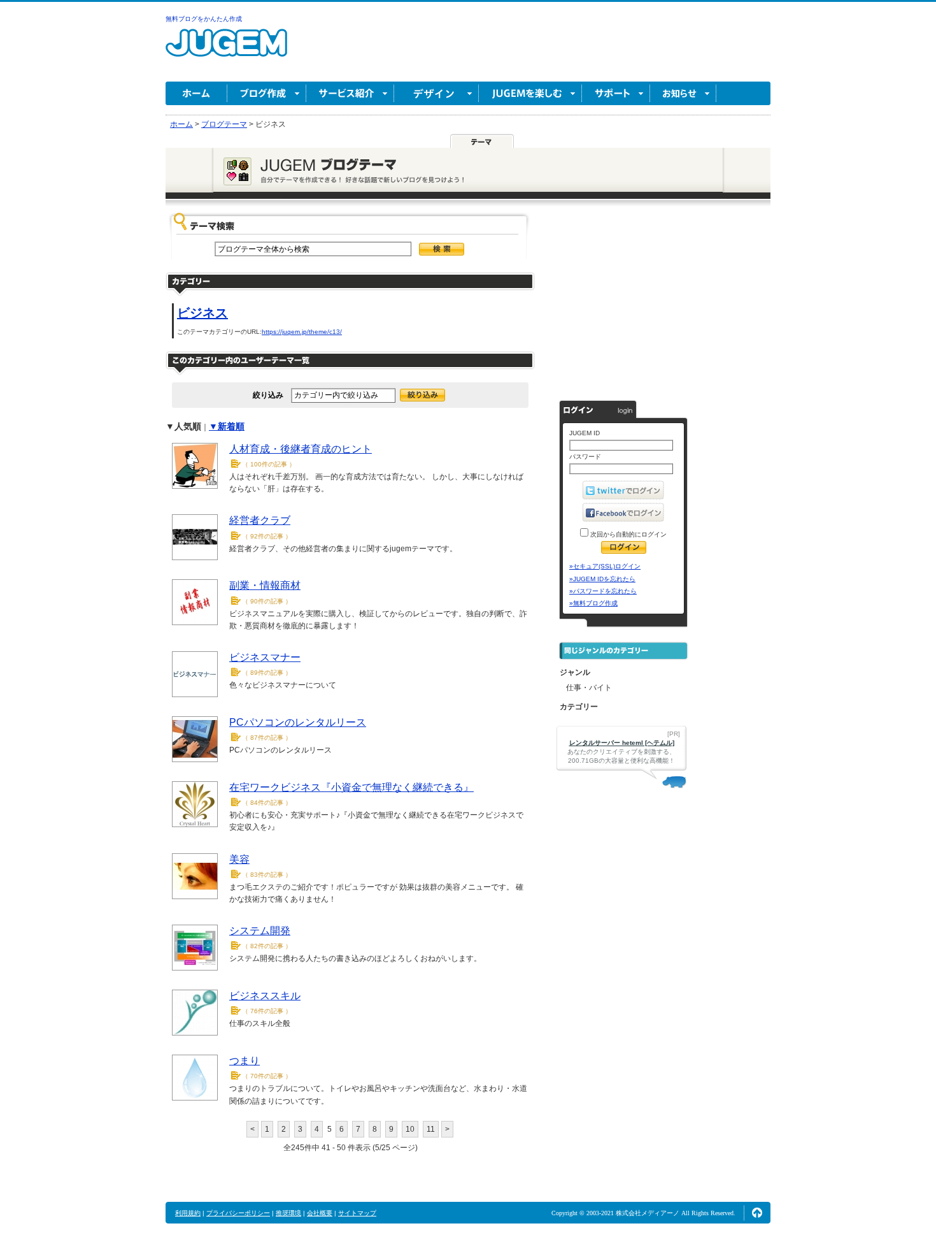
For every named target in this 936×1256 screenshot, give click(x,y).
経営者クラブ (259, 520)
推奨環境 (288, 1212)
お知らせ (683, 93)
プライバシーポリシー (238, 1212)
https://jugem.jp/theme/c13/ (302, 331)
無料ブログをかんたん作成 (204, 18)
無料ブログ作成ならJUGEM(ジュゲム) (226, 50)
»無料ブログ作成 (593, 603)
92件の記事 (266, 536)
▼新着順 (227, 426)
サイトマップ (357, 1212)
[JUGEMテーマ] (482, 141)
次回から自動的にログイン (627, 534)
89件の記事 (266, 672)
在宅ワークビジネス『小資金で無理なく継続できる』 (351, 787)
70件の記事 (266, 1075)
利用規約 (188, 1212)
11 (431, 1129)
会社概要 (319, 1212)
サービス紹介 (350, 93)
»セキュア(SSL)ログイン (605, 566)
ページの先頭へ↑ (757, 1213)
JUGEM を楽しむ (530, 93)
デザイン (436, 93)
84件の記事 (266, 802)
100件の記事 (268, 464)
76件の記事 (266, 1010)
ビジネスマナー (265, 657)
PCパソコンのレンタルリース (297, 722)
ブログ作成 (266, 93)
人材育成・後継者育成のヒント (300, 449)
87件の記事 (266, 737)
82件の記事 (266, 945)
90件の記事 (266, 601)
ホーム (196, 93)
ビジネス (202, 313)
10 (410, 1129)
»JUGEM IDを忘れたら (602, 578)
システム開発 (259, 930)
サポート (616, 93)
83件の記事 (266, 874)
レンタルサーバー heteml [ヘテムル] (621, 742)
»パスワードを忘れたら (603, 591)
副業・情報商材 (265, 585)
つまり (244, 1060)
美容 (239, 859)
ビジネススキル (265, 995)
